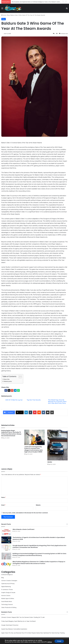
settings (49, 642)
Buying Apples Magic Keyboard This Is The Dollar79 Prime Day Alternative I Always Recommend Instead (11, 433)
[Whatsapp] (18, 390)
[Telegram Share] (15, 390)
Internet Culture (5, 595)
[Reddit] (39, 412)
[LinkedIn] (26, 412)
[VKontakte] (43, 412)
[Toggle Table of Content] (19, 376)
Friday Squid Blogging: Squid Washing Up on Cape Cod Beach (18, 621)
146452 (49, 462)
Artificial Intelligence (7, 574)
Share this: (6, 379)
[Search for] (67, 9)
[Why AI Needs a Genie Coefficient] (6, 531)
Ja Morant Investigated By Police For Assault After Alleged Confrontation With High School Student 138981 (33, 449)
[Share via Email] (48, 412)
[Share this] (5, 390)
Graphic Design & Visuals (8, 592)
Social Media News (6, 601)
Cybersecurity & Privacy (8, 583)
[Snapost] (13, 8)
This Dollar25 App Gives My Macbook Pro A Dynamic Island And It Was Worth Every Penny (57, 401)
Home (4, 15)
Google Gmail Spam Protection (9, 625)
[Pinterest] (35, 412)
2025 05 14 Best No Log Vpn (14, 400)
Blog (8, 15)
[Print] (52, 412)
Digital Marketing (6, 586)
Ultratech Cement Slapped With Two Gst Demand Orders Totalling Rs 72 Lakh (23, 617)
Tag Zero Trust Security (34, 400)
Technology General (7, 604)
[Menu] (2, 9)
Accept (59, 641)
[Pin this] (12, 390)
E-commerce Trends (7, 589)
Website (38, 505)
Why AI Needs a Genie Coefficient (23, 529)
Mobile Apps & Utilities (7, 598)
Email (3, 505)
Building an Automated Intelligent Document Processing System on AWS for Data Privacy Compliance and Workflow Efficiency (39, 554)
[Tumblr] (30, 412)
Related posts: (8, 381)
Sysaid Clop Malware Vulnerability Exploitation (14, 629)
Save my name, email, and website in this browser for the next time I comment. (25, 512)
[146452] (57, 445)
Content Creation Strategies (9, 580)
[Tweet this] (9, 390)
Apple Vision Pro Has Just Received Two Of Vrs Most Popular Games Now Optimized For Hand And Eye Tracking (33, 633)
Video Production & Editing (8, 607)
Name (3, 497)
